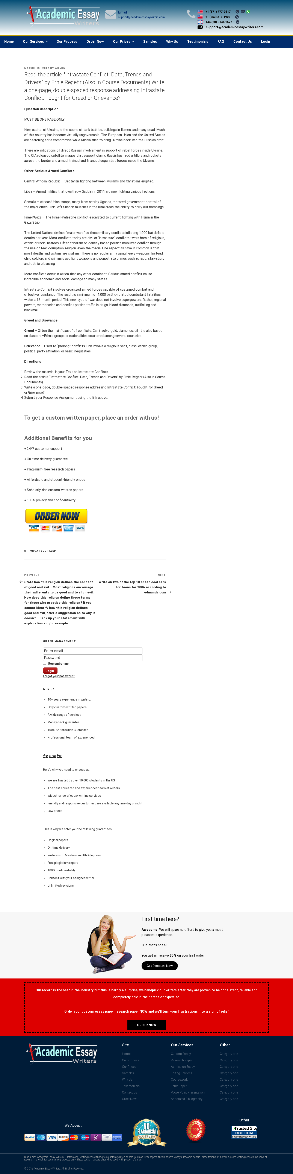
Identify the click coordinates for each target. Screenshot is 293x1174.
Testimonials (197, 41)
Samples (150, 41)
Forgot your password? (59, 676)
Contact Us (242, 41)
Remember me (58, 663)
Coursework (179, 1079)
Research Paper (181, 1060)
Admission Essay (183, 1066)
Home (9, 41)
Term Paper (179, 1086)
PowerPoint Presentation (188, 1092)
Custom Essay (181, 1054)
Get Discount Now (160, 966)
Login (265, 41)
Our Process (67, 41)
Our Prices (121, 41)
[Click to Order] (56, 533)
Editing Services (181, 1073)
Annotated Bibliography (186, 1099)
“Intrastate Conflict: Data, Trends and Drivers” (83, 377)
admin (60, 68)
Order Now (95, 41)
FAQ (220, 41)
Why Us (172, 41)
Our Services (33, 41)
